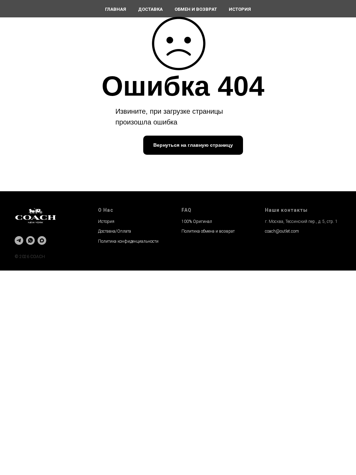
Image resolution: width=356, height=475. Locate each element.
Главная (115, 9)
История (240, 9)
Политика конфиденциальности (128, 241)
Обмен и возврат (196, 9)
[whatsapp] (30, 240)
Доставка (150, 9)
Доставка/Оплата (114, 231)
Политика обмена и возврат (208, 231)
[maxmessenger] (42, 240)
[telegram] (19, 240)
